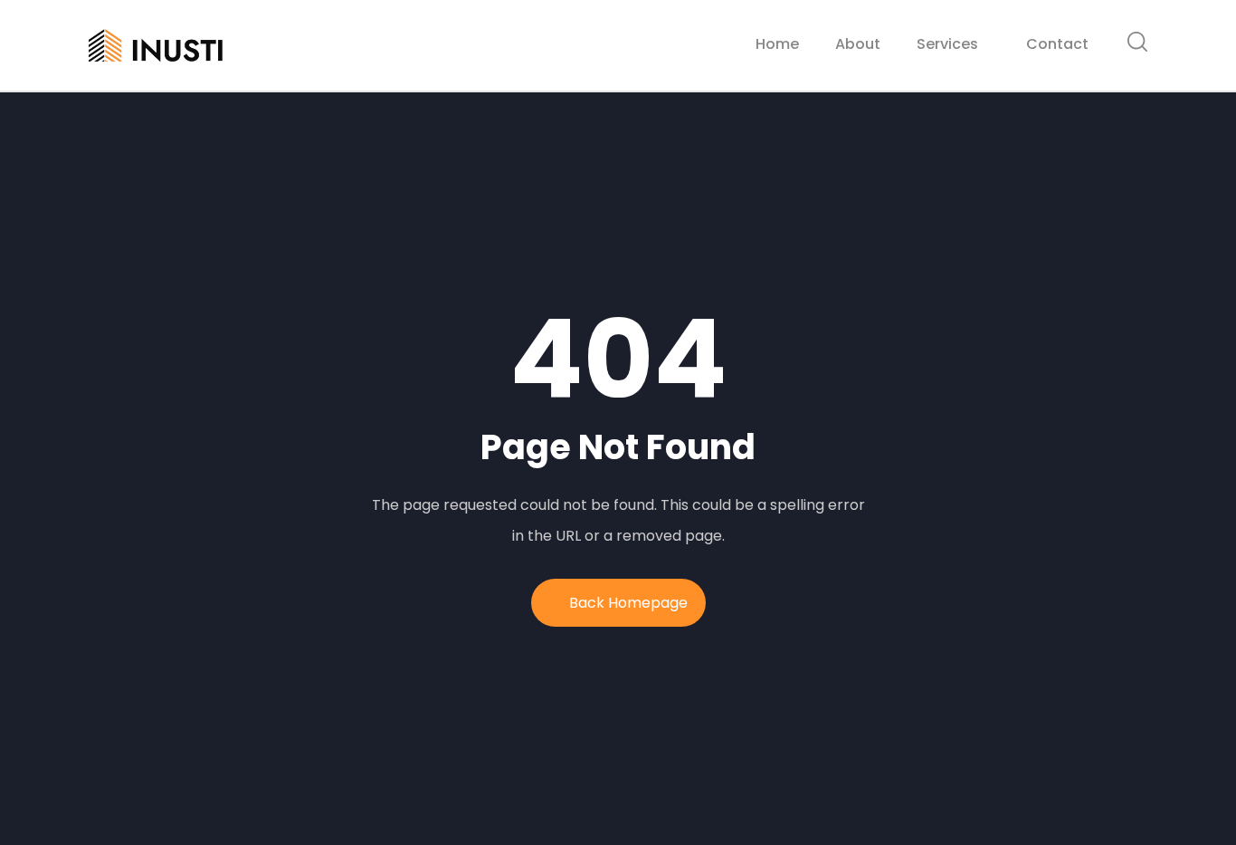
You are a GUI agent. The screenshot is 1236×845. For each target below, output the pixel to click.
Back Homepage (628, 602)
